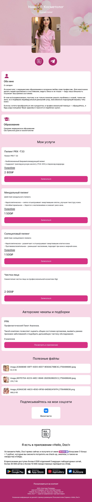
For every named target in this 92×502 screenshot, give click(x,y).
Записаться (46, 179)
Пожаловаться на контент (46, 484)
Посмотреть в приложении (46, 345)
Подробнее (9, 167)
